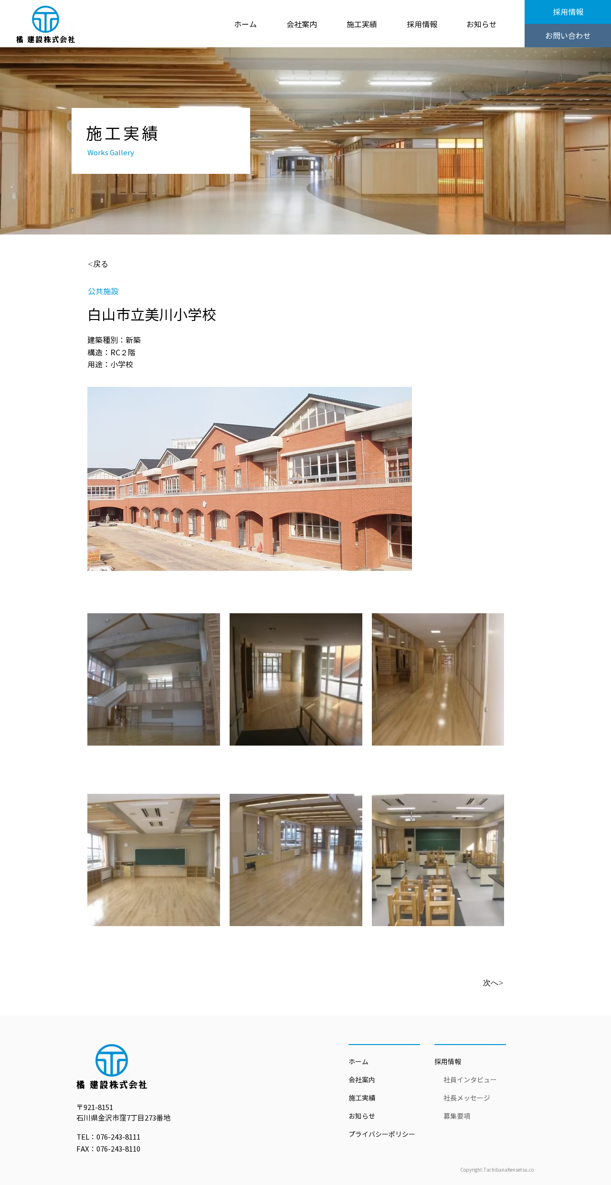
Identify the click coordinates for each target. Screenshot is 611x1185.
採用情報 (447, 1061)
